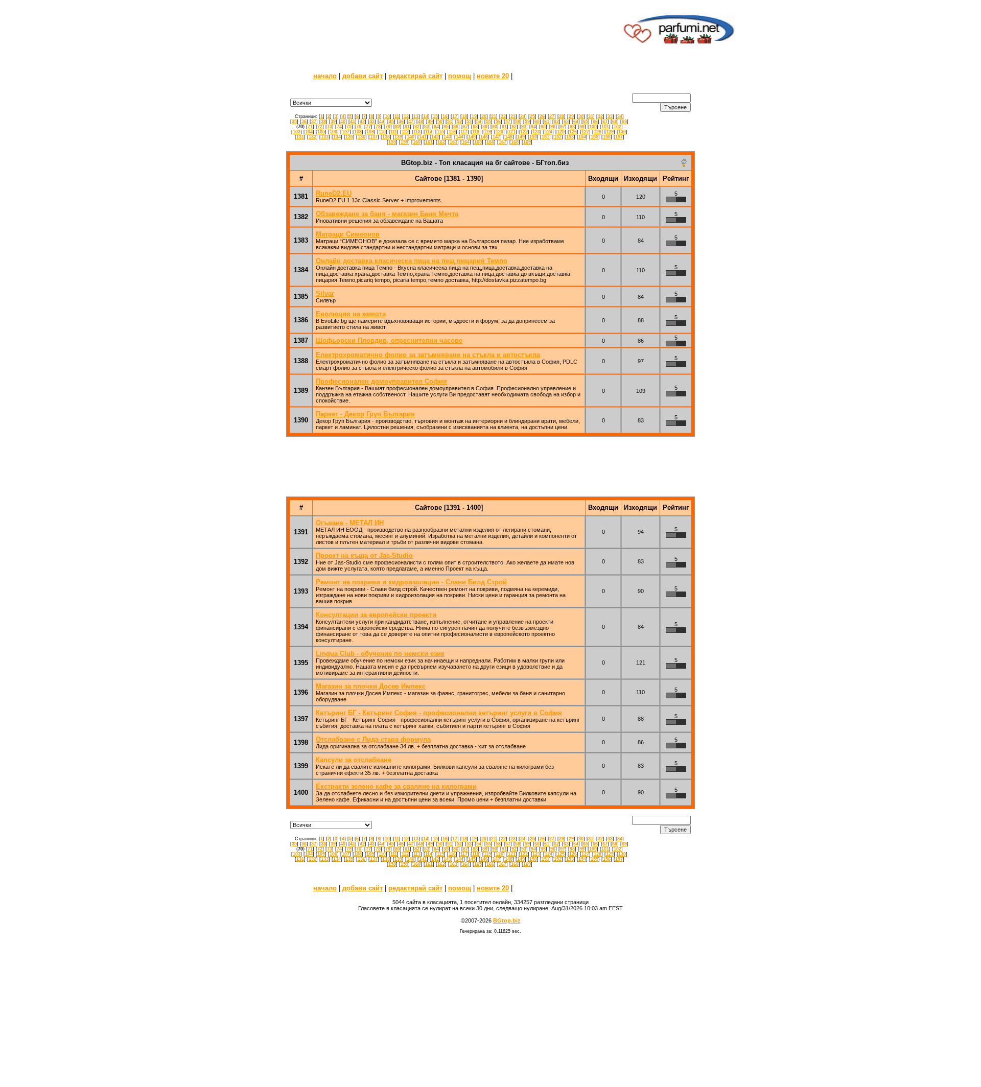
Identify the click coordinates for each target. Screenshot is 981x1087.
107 (345, 131)
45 (391, 121)
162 (441, 142)
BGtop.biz (507, 920)
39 (333, 121)
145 (472, 136)
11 (396, 116)
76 (358, 126)
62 (556, 121)
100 (593, 126)
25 (532, 116)
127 (585, 131)
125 (561, 131)
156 (607, 136)
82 (416, 126)
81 (407, 126)
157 (619, 136)
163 (453, 142)
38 (323, 121)
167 (502, 142)
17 (454, 116)
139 (398, 136)
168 (515, 142)
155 (594, 136)
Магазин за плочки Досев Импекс (371, 686)
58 (517, 121)
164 (466, 142)
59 (527, 121)
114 (428, 131)
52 (459, 121)
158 (392, 142)
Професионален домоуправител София (381, 381)
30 (580, 116)
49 (430, 121)
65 (585, 121)
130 (622, 131)
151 (545, 136)
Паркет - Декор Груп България (365, 414)
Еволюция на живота (351, 314)
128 (597, 131)
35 (294, 121)
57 (507, 121)
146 (484, 136)
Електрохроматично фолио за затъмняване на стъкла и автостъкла (428, 355)
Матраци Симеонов (348, 234)
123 (536, 131)
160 (417, 142)
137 (374, 136)
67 (605, 121)
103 (296, 131)
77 (368, 126)
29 (571, 116)
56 (498, 121)
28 (561, 116)
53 (469, 121)
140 (410, 136)
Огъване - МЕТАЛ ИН (350, 523)
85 (446, 126)
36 (304, 121)
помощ (459, 76)
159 (404, 142)
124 (548, 131)
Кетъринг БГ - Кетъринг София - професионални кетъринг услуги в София (439, 713)
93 (523, 126)
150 (533, 136)
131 (300, 136)
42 (362, 121)
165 (478, 142)
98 (572, 126)
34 (619, 116)
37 (313, 121)
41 (352, 121)
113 (417, 131)
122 (524, 131)
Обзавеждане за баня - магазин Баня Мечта (387, 214)
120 (499, 131)
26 (542, 116)
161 (429, 142)
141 (423, 136)
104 (309, 131)
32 (600, 116)
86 (455, 126)
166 (490, 142)
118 (475, 131)
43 (372, 121)
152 (558, 136)
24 (522, 116)
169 (527, 142)
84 (436, 126)
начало (325, 76)
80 (397, 126)
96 (552, 126)
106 (333, 131)
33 (610, 116)
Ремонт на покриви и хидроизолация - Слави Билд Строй (411, 582)
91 (504, 126)
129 (610, 131)
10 (387, 116)
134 (337, 136)
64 (575, 121)
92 (514, 126)
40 (342, 121)
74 (339, 126)
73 (329, 126)
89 (484, 126)
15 (435, 116)
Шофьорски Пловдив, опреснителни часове (389, 340)
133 (325, 136)
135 (349, 136)
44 (381, 121)
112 (405, 131)
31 (590, 116)
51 (449, 121)
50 (439, 121)
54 (478, 121)
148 (508, 136)
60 (537, 121)
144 (459, 136)
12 (406, 116)
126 (573, 131)
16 (445, 116)
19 (474, 116)
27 (551, 116)
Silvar (325, 293)
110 (382, 131)
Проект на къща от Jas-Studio (364, 555)
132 (312, 136)
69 (624, 121)
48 (420, 121)
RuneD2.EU (334, 193)
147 (496, 136)
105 (321, 131)
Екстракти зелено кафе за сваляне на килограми (396, 786)
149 (521, 136)
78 (378, 126)
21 (493, 116)
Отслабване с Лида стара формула (373, 739)
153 (570, 136)
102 (617, 126)
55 (488, 121)
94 (533, 126)
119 (487, 131)
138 (386, 136)
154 (582, 136)
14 (425, 116)
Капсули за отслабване (353, 760)
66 (595, 121)
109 (370, 131)
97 (562, 126)
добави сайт (362, 76)
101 (605, 126)
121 (512, 131)
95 (543, 126)
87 (465, 126)
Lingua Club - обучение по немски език (380, 653)
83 (426, 126)
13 (415, 116)
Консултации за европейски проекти (376, 615)
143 (447, 136)
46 (401, 121)
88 (475, 126)
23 (513, 116)
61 (546, 121)
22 (503, 116)
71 (310, 126)
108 (358, 131)
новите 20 (493, 76)
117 (464, 131)
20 (483, 116)
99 (582, 126)
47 (410, 121)
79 (387, 126)
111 (393, 131)
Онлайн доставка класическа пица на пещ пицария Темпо (411, 261)
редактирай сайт (415, 76)
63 (566, 121)
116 (452, 131)
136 (361, 136)
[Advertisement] (431, 28)
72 (319, 126)
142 (435, 136)
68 (614, 121)
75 (349, 126)
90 (494, 126)
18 (464, 116)
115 (440, 131)
